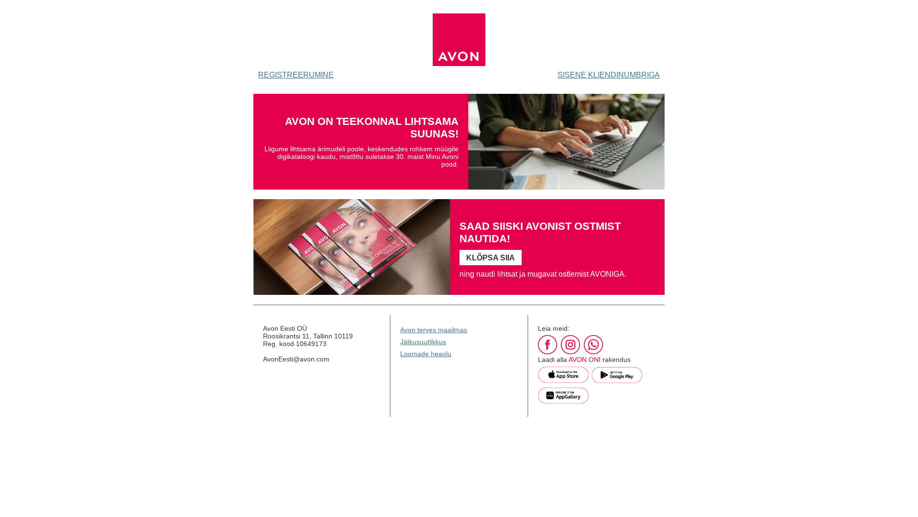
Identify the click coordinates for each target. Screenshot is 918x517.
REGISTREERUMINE (296, 75)
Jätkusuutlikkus (423, 342)
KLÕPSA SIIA (490, 258)
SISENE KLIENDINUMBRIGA (608, 75)
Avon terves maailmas (433, 330)
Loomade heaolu (425, 354)
